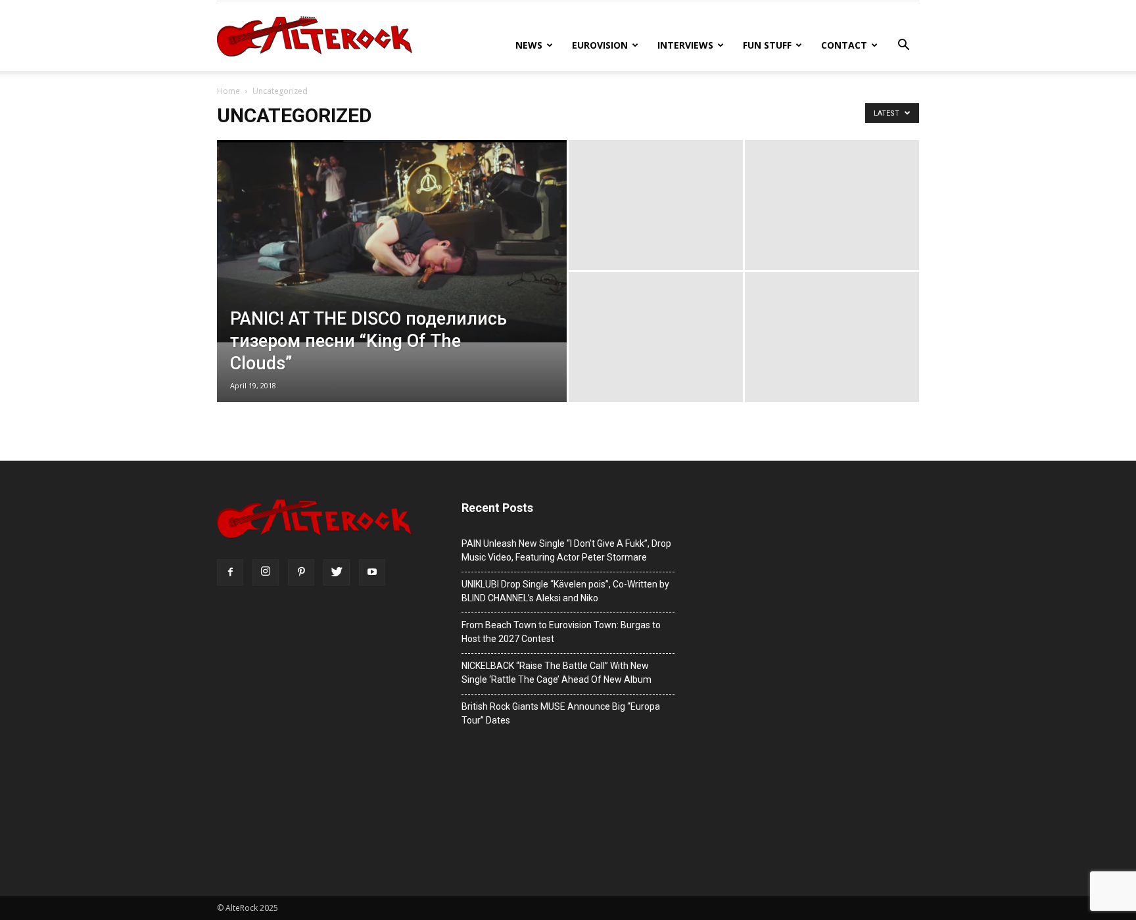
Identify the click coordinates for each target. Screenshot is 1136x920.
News (528, 45)
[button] (903, 46)
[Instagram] (265, 572)
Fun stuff (767, 45)
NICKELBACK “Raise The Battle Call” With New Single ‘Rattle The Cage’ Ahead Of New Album (556, 672)
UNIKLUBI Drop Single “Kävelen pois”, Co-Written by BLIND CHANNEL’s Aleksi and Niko (565, 591)
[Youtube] (372, 572)
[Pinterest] (301, 572)
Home (228, 91)
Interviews (685, 45)
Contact (844, 45)
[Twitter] (336, 572)
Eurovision (600, 45)
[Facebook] (230, 572)
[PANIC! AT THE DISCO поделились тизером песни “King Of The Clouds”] (392, 241)
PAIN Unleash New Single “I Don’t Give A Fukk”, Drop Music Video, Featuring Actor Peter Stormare (566, 550)
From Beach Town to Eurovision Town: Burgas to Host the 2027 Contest (561, 632)
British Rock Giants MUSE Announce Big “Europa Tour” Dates (561, 713)
